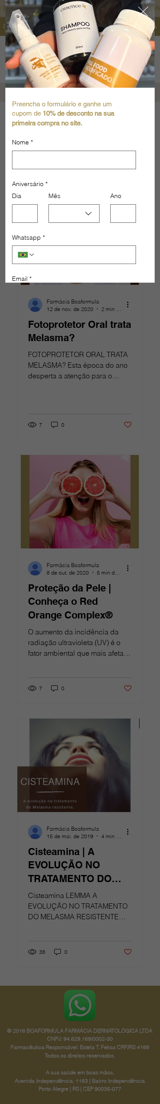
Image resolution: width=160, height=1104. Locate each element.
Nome (22, 142)
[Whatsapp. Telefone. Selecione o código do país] (26, 254)
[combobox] (74, 213)
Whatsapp (28, 237)
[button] (143, 12)
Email (22, 279)
